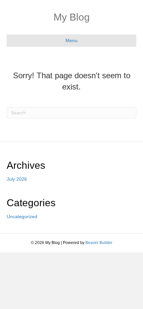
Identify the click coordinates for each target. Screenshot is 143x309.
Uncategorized (22, 216)
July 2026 (17, 179)
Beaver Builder (98, 242)
